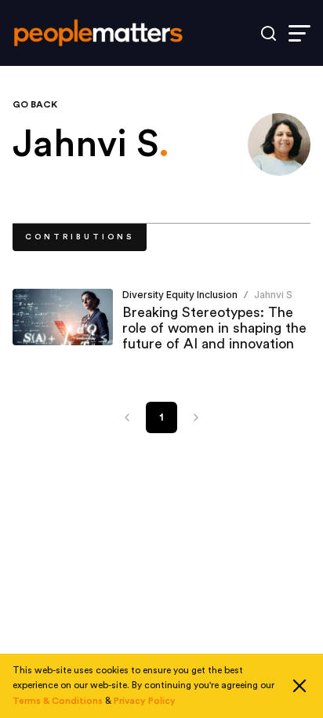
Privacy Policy (145, 700)
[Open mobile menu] (299, 33)
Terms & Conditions (58, 700)
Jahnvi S (273, 295)
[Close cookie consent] (299, 686)
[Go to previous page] (127, 417)
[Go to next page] (196, 417)
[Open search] (268, 33)
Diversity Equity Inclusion (180, 295)
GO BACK (35, 104)
